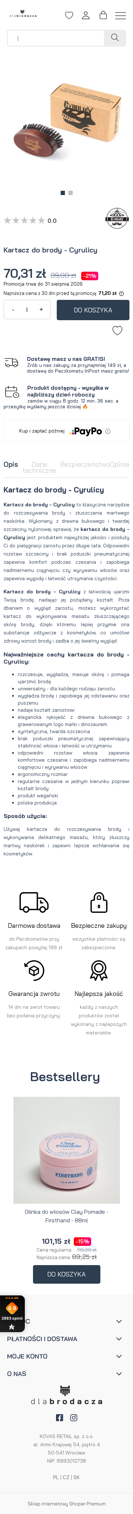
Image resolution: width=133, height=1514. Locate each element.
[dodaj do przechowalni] (117, 329)
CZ (66, 1477)
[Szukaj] (114, 38)
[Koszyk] (103, 15)
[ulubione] (69, 19)
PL (56, 1477)
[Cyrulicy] (115, 218)
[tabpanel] (66, 671)
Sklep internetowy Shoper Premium (67, 1504)
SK (76, 1477)
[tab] (11, 468)
